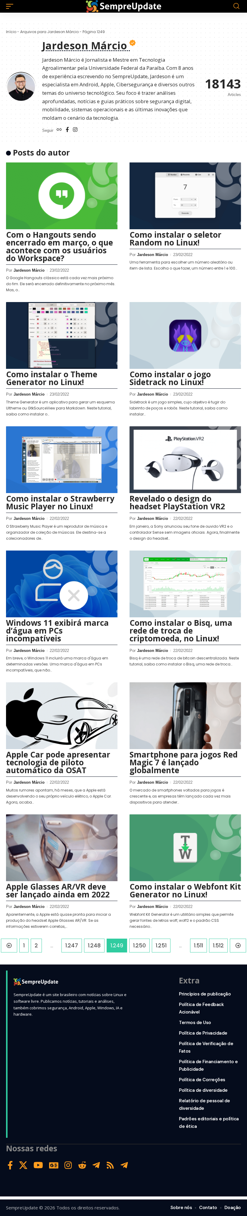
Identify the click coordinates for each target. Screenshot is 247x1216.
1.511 (198, 945)
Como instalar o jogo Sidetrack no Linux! (170, 378)
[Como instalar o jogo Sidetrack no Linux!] (185, 335)
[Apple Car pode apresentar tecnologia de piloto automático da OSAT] (61, 715)
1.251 (161, 945)
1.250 (139, 945)
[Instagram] (75, 130)
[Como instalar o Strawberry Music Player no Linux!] (61, 459)
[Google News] (54, 1165)
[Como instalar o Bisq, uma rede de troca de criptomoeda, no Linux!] (185, 584)
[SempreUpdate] (123, 6)
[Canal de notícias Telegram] (124, 1165)
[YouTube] (38, 1165)
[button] (11, 6)
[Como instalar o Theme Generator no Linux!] (61, 335)
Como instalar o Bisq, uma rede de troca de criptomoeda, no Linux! (181, 630)
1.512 (218, 945)
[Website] (59, 130)
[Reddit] (82, 1165)
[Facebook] (67, 130)
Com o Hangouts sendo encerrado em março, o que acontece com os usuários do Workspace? (59, 246)
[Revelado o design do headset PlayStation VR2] (185, 459)
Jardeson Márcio (29, 270)
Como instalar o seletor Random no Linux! (175, 238)
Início (11, 31)
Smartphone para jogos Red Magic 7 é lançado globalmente (184, 762)
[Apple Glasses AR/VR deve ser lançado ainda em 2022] (61, 847)
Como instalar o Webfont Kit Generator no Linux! (185, 890)
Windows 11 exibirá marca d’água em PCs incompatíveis (57, 630)
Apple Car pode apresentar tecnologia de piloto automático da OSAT (58, 762)
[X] (23, 1165)
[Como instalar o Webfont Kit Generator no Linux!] (185, 847)
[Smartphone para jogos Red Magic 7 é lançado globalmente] (185, 715)
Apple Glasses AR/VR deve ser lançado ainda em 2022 (58, 890)
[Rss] (110, 1165)
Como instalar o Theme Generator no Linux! (51, 378)
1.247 (71, 945)
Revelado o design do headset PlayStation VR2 (177, 502)
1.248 (94, 945)
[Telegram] (96, 1165)
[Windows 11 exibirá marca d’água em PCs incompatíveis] (61, 584)
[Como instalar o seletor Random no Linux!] (185, 195)
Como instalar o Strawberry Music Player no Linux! (60, 502)
